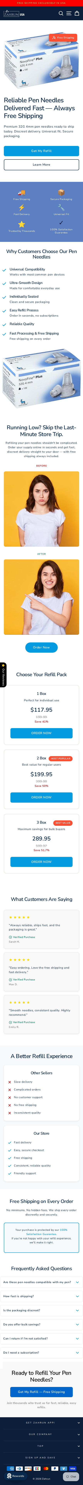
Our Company (40, 1434)
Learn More (41, 165)
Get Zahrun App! (40, 1422)
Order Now (41, 647)
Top (40, 1446)
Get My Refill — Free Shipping (41, 1392)
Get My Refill (41, 151)
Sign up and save (40, 1457)
